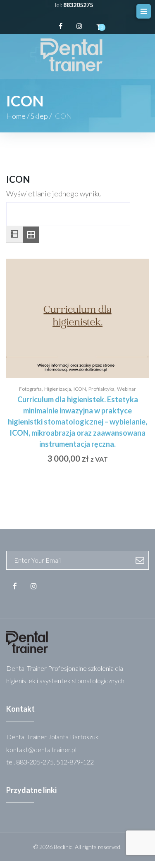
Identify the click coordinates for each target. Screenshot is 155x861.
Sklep (39, 115)
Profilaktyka (101, 389)
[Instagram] (79, 26)
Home (16, 115)
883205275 (78, 4)
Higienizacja (57, 389)
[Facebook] (61, 26)
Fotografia (30, 389)
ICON (80, 389)
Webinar (126, 389)
